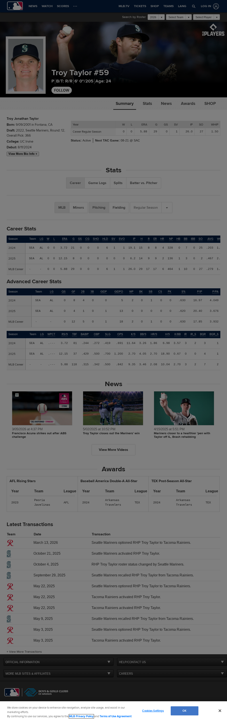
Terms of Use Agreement (115, 716)
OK (184, 710)
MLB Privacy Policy (81, 716)
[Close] (220, 710)
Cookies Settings (153, 710)
